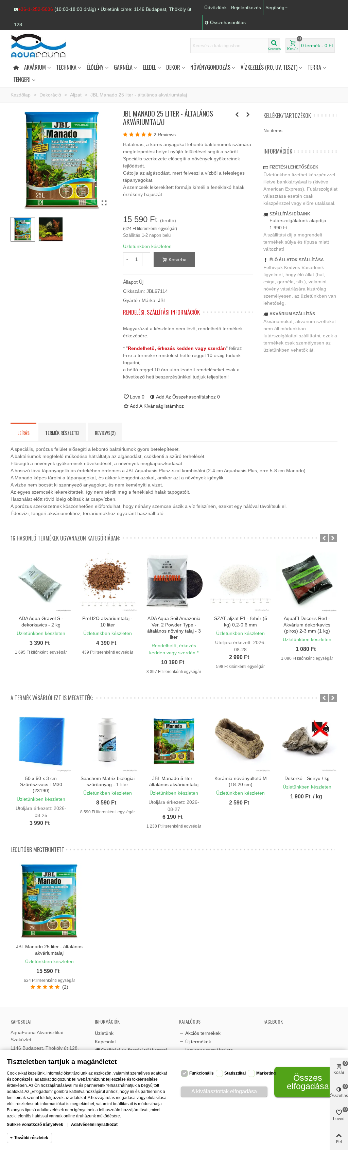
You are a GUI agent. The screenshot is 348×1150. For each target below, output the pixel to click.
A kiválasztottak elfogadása (224, 1091)
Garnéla (123, 67)
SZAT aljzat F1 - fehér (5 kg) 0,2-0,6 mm (240, 621)
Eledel (149, 67)
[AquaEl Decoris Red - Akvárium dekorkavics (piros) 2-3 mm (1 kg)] (306, 581)
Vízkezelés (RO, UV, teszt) (269, 67)
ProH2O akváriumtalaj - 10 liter (107, 621)
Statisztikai (235, 1073)
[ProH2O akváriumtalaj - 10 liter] (107, 581)
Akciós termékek (203, 1033)
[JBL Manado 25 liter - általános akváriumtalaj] (104, 203)
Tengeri (22, 79)
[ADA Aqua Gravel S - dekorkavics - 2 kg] (41, 581)
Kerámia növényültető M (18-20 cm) (240, 781)
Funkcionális (201, 1073)
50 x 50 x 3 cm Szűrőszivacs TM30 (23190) (41, 784)
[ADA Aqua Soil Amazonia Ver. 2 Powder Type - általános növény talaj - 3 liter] (174, 581)
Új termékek (198, 1041)
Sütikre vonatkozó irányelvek (35, 1124)
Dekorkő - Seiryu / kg (307, 778)
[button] (107, 9)
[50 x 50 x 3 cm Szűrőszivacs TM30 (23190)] (41, 741)
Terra (314, 67)
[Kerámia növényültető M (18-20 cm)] (240, 741)
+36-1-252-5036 (35, 9)
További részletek (31, 1137)
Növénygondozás (210, 67)
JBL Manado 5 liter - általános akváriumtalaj (173, 781)
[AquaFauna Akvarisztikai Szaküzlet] (48, 45)
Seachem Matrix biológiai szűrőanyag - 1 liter (108, 781)
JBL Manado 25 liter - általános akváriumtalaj (49, 949)
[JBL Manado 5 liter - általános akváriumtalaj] (174, 741)
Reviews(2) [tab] (105, 432)
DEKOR (173, 67)
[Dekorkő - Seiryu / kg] (306, 741)
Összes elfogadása (308, 1082)
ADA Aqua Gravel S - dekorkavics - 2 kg (41, 621)
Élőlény (95, 67)
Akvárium (35, 67)
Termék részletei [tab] (62, 432)
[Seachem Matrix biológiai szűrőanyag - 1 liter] (107, 741)
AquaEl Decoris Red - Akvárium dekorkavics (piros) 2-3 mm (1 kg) (306, 624)
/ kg (317, 796)
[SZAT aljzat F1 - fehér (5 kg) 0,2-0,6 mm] (248, 114)
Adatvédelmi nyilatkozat (94, 1124)
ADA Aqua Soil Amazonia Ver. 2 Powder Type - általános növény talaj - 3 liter (174, 628)
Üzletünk (104, 1033)
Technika (66, 67)
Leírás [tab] (23, 432)
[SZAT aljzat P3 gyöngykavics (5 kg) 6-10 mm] (237, 114)
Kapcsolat (105, 1041)
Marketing (266, 1073)
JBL (162, 300)
